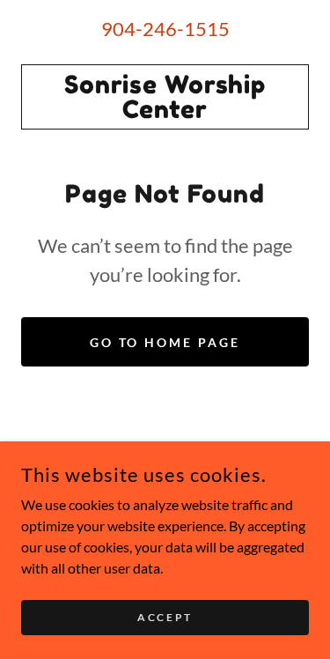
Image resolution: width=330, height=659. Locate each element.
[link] (165, 97)
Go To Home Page (165, 342)
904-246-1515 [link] (165, 29)
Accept (164, 617)
